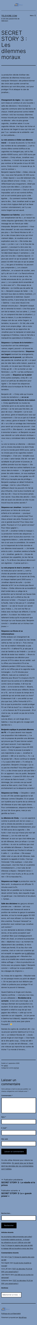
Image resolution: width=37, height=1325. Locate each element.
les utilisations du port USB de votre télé (15, 1242)
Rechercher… (6, 1213)
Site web (4, 1139)
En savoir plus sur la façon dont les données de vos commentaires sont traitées (17, 1166)
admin (6, 1065)
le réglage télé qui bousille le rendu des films (17, 1248)
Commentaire (7, 1095)
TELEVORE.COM (9, 16)
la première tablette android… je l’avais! (15, 1239)
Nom (3, 1117)
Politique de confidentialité (11, 1313)
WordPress (23, 1317)
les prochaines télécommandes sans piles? (16, 1237)
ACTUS (16, 1068)
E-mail (4, 1128)
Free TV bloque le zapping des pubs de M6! (17, 1245)
